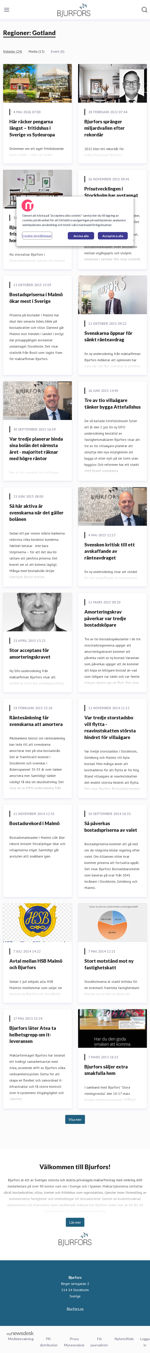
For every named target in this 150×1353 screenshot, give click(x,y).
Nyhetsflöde (124, 1339)
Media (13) (36, 51)
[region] (75, 221)
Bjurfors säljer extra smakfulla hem (106, 1070)
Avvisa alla (81, 236)
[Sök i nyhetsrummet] (144, 10)
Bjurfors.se (75, 1309)
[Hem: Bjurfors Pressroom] (73, 9)
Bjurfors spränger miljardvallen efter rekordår (104, 128)
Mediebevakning (21, 1339)
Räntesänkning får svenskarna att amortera (36, 721)
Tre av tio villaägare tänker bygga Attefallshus (112, 403)
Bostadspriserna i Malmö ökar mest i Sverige (36, 298)
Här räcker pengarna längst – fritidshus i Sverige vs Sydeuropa (32, 128)
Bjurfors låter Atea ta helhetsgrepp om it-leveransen (32, 1034)
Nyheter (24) (12, 51)
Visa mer (75, 1119)
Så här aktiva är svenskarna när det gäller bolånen (36, 512)
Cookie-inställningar (37, 236)
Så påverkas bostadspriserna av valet (110, 826)
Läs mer (75, 1222)
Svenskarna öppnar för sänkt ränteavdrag (108, 336)
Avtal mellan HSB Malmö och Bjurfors (35, 964)
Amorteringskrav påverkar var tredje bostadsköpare (105, 618)
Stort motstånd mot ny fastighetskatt (109, 964)
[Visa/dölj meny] (6, 9)
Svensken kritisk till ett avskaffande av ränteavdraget (109, 551)
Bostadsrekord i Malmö (34, 823)
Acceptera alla (112, 236)
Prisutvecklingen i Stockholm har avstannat (111, 192)
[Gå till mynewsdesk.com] (20, 1333)
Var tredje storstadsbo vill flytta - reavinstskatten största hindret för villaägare (110, 727)
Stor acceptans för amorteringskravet (29, 653)
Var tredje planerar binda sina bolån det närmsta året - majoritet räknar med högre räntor (36, 448)
